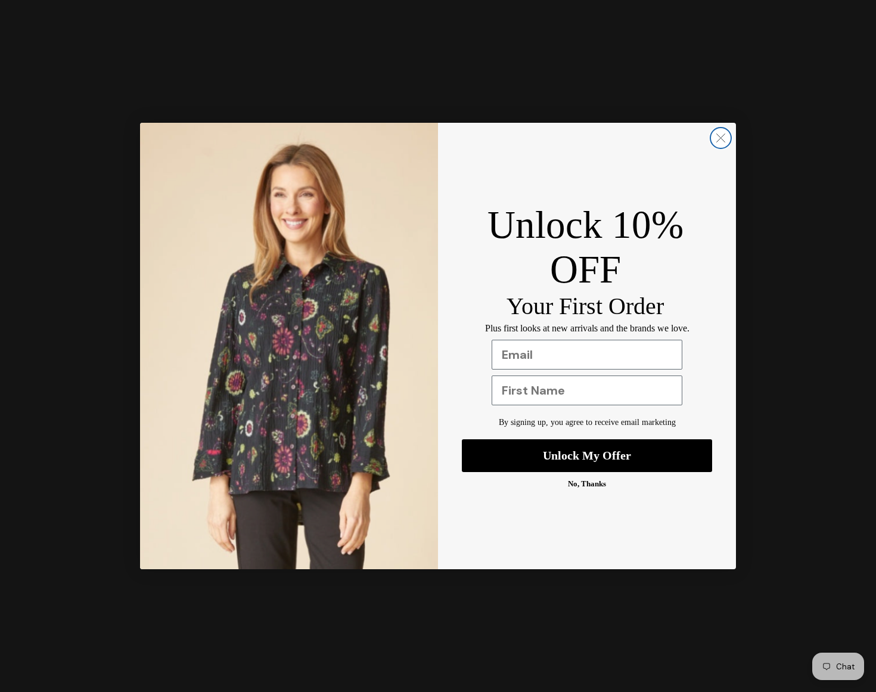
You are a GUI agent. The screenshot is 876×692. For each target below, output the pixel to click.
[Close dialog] (720, 138)
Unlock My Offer (587, 455)
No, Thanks (587, 483)
